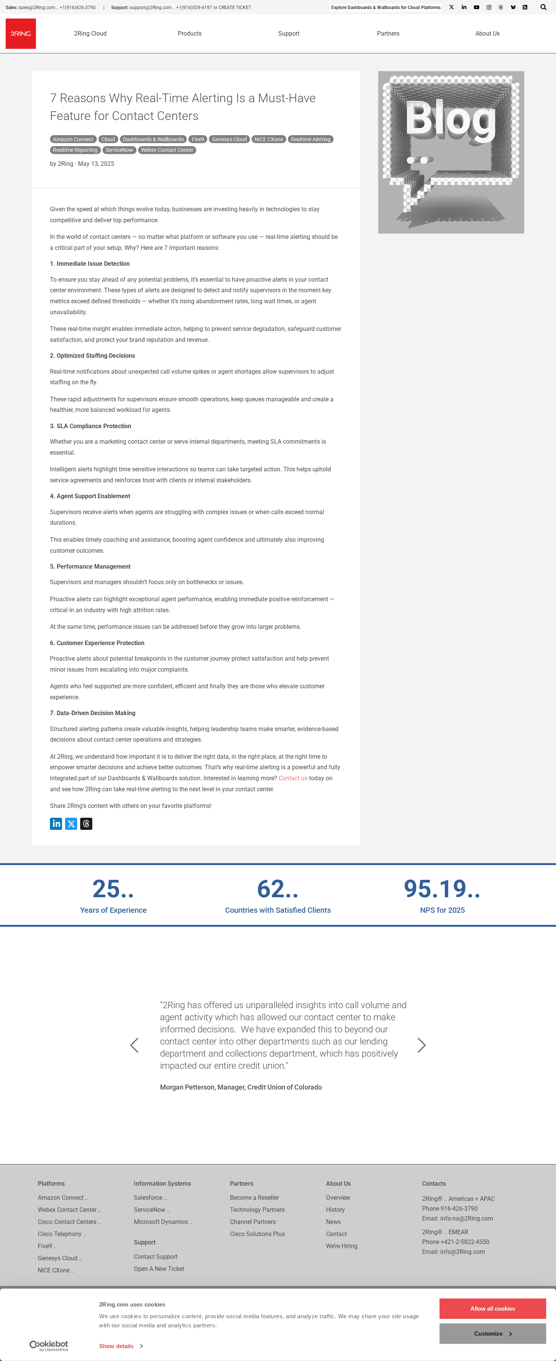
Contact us (293, 778)
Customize (488, 1333)
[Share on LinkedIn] (56, 824)
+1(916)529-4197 (194, 7)
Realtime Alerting (311, 139)
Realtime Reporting (75, 150)
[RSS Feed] (525, 7)
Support (289, 33)
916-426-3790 (459, 1208)
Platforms (51, 1183)
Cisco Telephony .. (62, 1234)
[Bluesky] (513, 7)
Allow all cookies (493, 1308)
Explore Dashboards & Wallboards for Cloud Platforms (386, 7)
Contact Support (155, 1256)
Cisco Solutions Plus (257, 1234)
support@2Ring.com (151, 7)
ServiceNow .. (152, 1210)
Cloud (108, 139)
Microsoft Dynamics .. (163, 1222)
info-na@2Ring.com (466, 1218)
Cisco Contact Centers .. (69, 1222)
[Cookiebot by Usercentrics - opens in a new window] (49, 1346)
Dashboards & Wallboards (153, 139)
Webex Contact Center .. (69, 1210)
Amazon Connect (73, 139)
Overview (338, 1198)
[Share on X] (71, 824)
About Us (487, 33)
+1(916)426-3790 (78, 7)
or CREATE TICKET (232, 7)
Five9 (198, 139)
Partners (388, 33)
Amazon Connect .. (63, 1198)
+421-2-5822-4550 (465, 1242)
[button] (134, 1045)
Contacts (434, 1183)
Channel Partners (253, 1222)
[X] (451, 7)
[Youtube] (476, 7)
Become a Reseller (254, 1198)
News (333, 1222)
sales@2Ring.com (37, 7)
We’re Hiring (341, 1246)
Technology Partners (257, 1210)
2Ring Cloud (90, 33)
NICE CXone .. (56, 1270)
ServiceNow (119, 150)
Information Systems (162, 1183)
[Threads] (501, 7)
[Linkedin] (463, 7)
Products (190, 33)
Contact (336, 1234)
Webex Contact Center (167, 150)
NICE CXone (269, 139)
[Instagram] (488, 7)
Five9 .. (47, 1246)
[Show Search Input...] (543, 7)
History (335, 1210)
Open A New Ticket (159, 1268)
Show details (116, 1346)
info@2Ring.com (462, 1251)
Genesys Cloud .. (60, 1258)
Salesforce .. (150, 1198)
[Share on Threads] (86, 824)
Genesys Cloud (229, 139)
